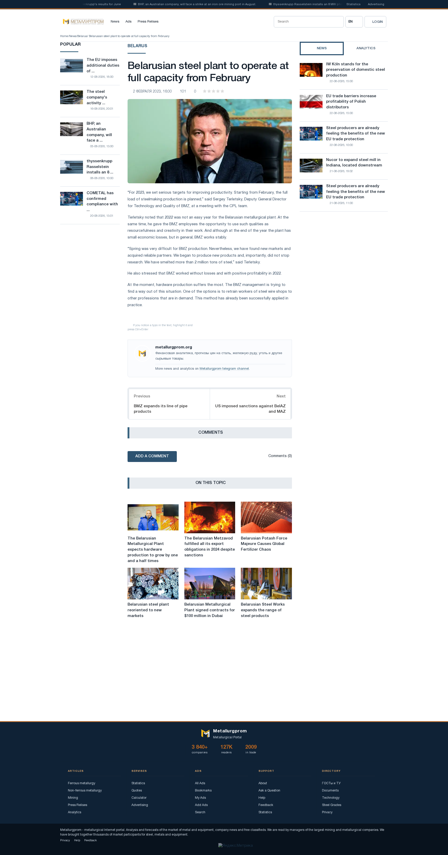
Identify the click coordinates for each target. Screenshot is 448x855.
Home (64, 36)
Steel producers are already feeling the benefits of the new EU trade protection (355, 133)
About (262, 783)
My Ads (200, 797)
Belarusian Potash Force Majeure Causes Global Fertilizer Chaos (264, 544)
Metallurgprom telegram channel (224, 368)
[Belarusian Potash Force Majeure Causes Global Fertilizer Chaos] (266, 517)
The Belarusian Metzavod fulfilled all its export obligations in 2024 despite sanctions (209, 547)
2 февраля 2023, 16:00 (152, 91)
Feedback (265, 805)
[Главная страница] (82, 22)
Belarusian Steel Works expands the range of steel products (263, 610)
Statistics (353, 4)
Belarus (82, 36)
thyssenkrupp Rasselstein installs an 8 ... (100, 166)
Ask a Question (269, 790)
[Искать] (338, 21)
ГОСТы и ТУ (331, 783)
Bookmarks (203, 790)
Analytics (74, 812)
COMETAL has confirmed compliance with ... (102, 201)
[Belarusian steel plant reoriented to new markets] (153, 583)
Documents (330, 790)
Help (261, 797)
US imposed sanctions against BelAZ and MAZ (250, 409)
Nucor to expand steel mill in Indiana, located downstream (354, 162)
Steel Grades (331, 805)
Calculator (138, 797)
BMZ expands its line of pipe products (160, 409)
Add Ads (201, 805)
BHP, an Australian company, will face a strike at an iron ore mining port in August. (184, 4)
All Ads (200, 783)
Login (377, 21)
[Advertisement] (344, 261)
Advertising (376, 4)
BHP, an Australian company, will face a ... (99, 132)
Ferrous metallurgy (81, 783)
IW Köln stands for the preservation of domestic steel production (355, 70)
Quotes (136, 790)
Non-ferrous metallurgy (85, 790)
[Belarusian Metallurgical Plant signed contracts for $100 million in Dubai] (209, 583)
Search (200, 812)
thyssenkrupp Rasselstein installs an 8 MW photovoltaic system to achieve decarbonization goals (333, 4)
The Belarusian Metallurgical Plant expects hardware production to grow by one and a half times (153, 550)
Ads (128, 21)
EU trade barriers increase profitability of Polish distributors (351, 101)
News (115, 21)
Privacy (327, 812)
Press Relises (148, 21)
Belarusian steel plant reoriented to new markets (148, 610)
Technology (330, 797)
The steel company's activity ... (97, 97)
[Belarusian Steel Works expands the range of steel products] (266, 583)
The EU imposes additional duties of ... (103, 65)
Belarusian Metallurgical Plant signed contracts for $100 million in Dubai (209, 610)
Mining (73, 797)
